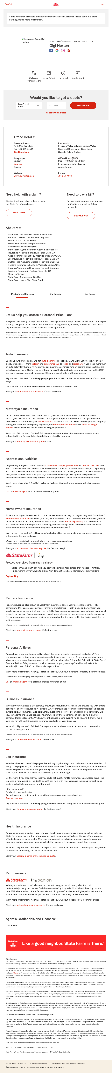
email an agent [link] (20, 491)
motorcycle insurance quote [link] (30, 441)
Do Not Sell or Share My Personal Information (68, 1063)
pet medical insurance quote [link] (30, 905)
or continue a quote (56, 113)
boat (76, 465)
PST (75, 158)
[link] (48, 76)
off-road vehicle (90, 465)
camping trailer (65, 465)
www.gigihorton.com (24, 176)
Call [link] (7, 491)
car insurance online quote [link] (29, 391)
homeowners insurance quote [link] (31, 548)
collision (35, 364)
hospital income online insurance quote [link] (35, 856)
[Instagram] (63, 50)
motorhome (51, 465)
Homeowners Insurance (17, 518)
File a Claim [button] (19, 213)
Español (8, 4)
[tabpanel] (56, 156)
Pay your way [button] (81, 216)
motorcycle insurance (64, 424)
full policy (16, 973)
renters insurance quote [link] (28, 630)
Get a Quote (83, 105)
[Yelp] (68, 50)
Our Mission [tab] (56, 294)
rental (65, 364)
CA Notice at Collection (38, 1063)
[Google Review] (57, 50)
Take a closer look (14, 798)
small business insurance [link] (28, 739)
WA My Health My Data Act (16, 1063)
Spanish (18, 164)
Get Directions (21, 152)
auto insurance (49, 361)
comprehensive (51, 364)
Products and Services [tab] (22, 294)
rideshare (78, 364)
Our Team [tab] (90, 294)
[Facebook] (51, 50)
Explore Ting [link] (12, 576)
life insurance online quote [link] (29, 809)
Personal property (74, 521)
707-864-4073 (65, 176)
